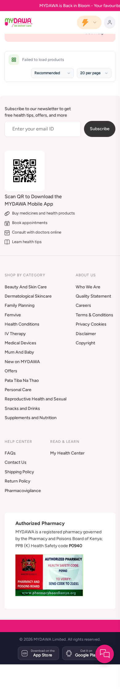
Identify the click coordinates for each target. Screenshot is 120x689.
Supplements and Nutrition (31, 417)
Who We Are (88, 287)
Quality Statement (93, 296)
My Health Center (67, 453)
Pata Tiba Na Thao (22, 380)
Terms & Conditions (94, 315)
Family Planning (19, 305)
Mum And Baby (19, 352)
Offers (11, 371)
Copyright (85, 343)
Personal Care (18, 389)
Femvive (13, 315)
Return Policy (17, 481)
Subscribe (100, 128)
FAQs (10, 453)
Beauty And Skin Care (26, 287)
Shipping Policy (19, 472)
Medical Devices (20, 343)
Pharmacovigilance (23, 490)
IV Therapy (15, 333)
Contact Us (15, 462)
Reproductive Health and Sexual (35, 399)
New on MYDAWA (22, 361)
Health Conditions (22, 324)
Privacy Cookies (91, 324)
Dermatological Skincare (28, 296)
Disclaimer (86, 333)
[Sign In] (109, 22)
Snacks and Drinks (22, 408)
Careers (83, 305)
